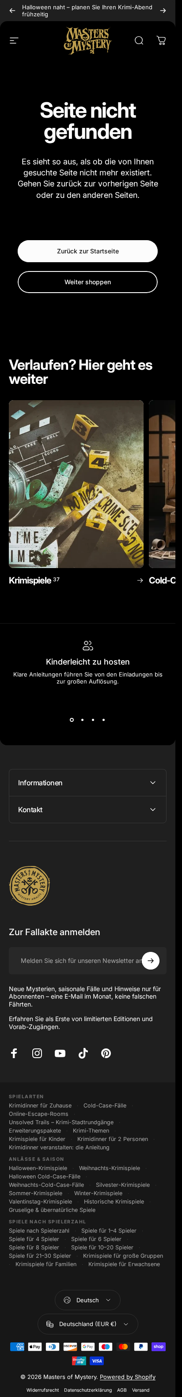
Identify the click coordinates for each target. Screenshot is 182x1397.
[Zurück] (12, 10)
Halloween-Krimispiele (38, 1168)
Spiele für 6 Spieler (96, 1239)
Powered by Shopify (127, 1376)
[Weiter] (163, 10)
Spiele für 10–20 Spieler (102, 1247)
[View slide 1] (72, 720)
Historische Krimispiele (114, 1201)
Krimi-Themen (91, 1130)
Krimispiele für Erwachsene (124, 1264)
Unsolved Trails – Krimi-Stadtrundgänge (61, 1122)
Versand (140, 1390)
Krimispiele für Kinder (37, 1139)
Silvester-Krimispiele (123, 1185)
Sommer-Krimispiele (35, 1193)
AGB (122, 1390)
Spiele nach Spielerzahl (39, 1230)
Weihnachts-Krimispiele (109, 1168)
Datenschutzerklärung (88, 1390)
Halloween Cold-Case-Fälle (44, 1176)
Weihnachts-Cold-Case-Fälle (46, 1185)
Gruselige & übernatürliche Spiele (52, 1210)
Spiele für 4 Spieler (34, 1239)
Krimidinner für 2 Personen (112, 1139)
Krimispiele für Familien (45, 1264)
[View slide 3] (93, 720)
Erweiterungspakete (35, 1130)
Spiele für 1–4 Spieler (108, 1230)
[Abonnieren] (150, 961)
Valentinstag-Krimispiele (40, 1201)
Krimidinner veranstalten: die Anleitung (59, 1147)
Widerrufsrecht (43, 1390)
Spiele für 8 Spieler (34, 1247)
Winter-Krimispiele (98, 1193)
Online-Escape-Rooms (38, 1114)
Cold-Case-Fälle (104, 1105)
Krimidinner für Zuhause (40, 1105)
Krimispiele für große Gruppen (123, 1255)
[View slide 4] (104, 720)
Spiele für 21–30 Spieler (40, 1255)
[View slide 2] (82, 720)
